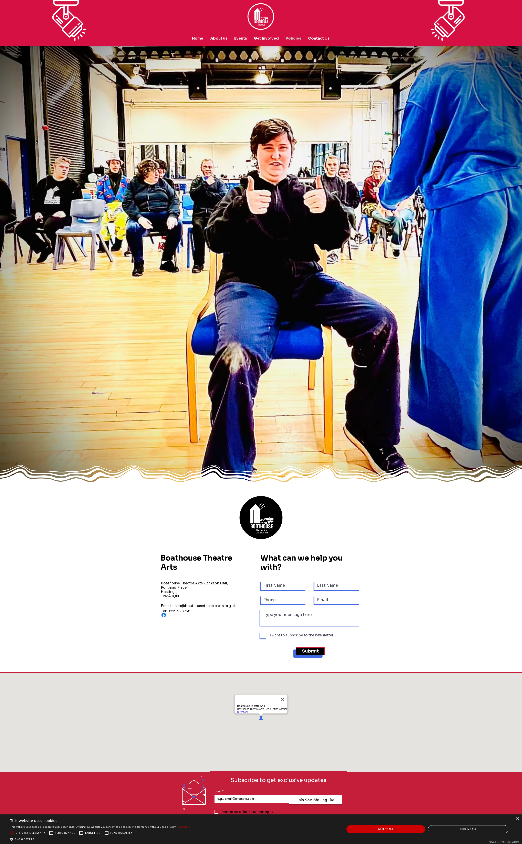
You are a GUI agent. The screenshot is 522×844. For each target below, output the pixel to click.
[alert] (261, 829)
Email (219, 791)
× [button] (517, 818)
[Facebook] (164, 615)
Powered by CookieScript (504, 841)
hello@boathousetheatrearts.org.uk (204, 606)
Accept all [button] (385, 829)
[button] (100, 839)
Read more (183, 827)
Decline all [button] (468, 829)
